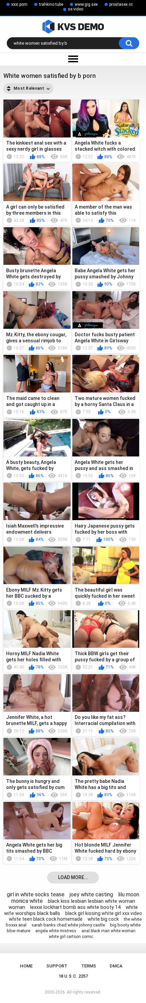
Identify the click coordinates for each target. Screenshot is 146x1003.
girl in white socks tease (36, 894)
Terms (88, 965)
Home (26, 965)
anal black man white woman (108, 931)
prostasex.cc (121, 4)
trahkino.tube (51, 4)
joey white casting (91, 894)
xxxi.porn (19, 4)
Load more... (73, 877)
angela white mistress (55, 931)
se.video (75, 9)
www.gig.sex (86, 4)
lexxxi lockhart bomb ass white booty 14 (75, 907)
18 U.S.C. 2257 (73, 976)
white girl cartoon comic (71, 936)
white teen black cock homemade (46, 919)
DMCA (116, 965)
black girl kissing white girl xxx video (103, 913)
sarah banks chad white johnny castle (68, 924)
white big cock (103, 919)
